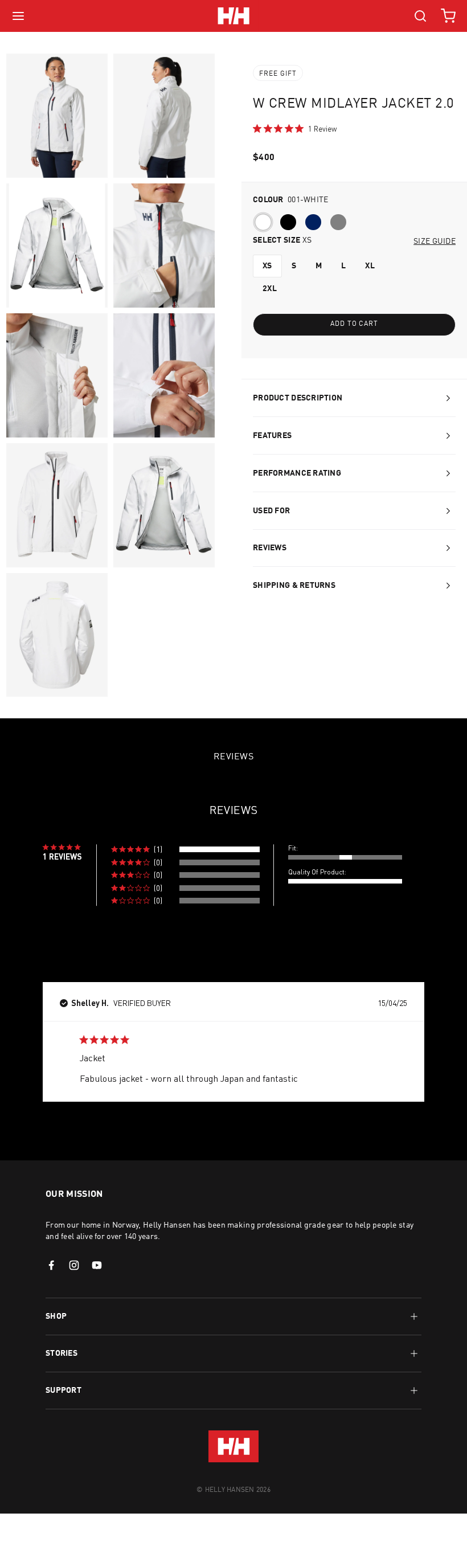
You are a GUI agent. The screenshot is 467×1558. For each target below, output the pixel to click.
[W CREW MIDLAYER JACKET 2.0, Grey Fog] (340, 224)
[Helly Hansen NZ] (233, 16)
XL (370, 266)
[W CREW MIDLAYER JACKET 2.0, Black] (290, 224)
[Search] (420, 16)
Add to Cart (354, 324)
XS (267, 266)
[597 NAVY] (313, 222)
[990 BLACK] (288, 222)
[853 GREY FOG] (338, 222)
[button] (185, 849)
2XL (270, 289)
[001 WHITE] (263, 222)
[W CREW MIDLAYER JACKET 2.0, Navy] (315, 224)
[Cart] (448, 16)
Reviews (269, 548)
